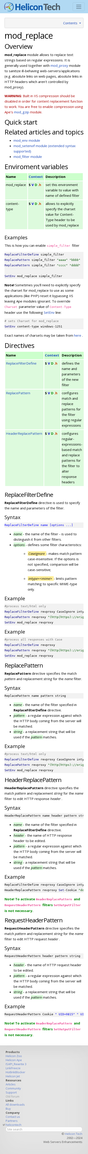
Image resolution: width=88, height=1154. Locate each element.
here (78, 335)
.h (39, 184)
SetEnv (50, 312)
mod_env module (27, 140)
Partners (12, 1121)
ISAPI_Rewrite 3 (16, 1064)
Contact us (13, 1117)
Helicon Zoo (14, 1056)
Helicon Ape (14, 1060)
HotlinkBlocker (15, 1072)
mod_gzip (21, 112)
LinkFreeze (13, 1068)
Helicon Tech (73, 1134)
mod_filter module (28, 156)
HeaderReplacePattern (24, 433)
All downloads (15, 1104)
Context (36, 176)
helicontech (13, 1125)
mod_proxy (60, 65)
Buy (8, 1109)
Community (13, 1088)
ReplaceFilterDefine (21, 363)
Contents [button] (70, 23)
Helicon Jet (13, 1076)
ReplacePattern (18, 393)
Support (11, 1092)
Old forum (12, 1096)
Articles (11, 1084)
